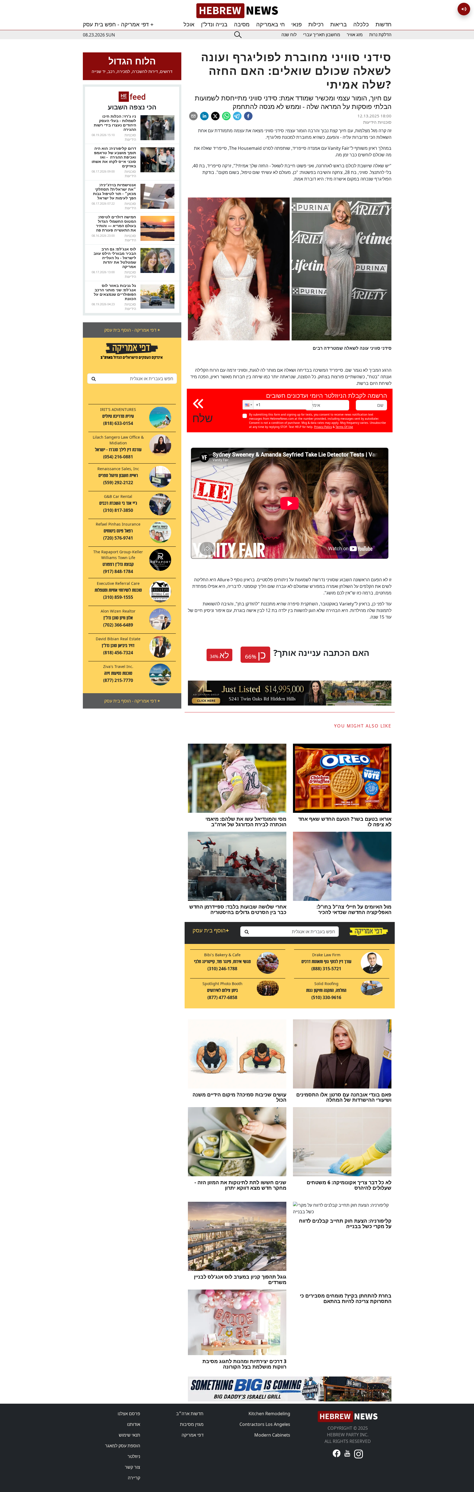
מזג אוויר (355, 34)
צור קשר (132, 1467)
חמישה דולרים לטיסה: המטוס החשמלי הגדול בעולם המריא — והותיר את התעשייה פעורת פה (116, 223)
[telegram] (237, 116)
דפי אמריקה (193, 1435)
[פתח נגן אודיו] (464, 9)
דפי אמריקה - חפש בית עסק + (118, 24)
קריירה (134, 1478)
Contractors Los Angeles (264, 1424)
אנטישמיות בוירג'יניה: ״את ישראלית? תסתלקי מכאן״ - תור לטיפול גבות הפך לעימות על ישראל (114, 191)
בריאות (338, 24)
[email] (193, 116)
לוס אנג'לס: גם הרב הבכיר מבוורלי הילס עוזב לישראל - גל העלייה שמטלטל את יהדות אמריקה (115, 257)
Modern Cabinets (272, 1435)
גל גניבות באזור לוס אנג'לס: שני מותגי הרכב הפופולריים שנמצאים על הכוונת (115, 292)
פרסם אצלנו (129, 1414)
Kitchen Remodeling (269, 1414)
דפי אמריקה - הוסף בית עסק (132, 330)
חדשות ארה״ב (190, 1414)
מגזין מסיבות (192, 1424)
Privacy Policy (323, 427)
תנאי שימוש (129, 1435)
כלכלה (361, 24)
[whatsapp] (226, 116)
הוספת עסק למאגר (122, 1446)
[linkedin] (204, 116)
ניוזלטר (134, 1456)
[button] (248, 404)
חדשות (383, 24)
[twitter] (215, 116)
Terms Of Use (344, 427)
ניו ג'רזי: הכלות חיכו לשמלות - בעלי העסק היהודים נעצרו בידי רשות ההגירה (115, 123)
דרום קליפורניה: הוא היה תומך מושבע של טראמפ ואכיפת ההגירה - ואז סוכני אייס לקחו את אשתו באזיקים (114, 157)
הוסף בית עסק (211, 930)
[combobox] (132, 378)
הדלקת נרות (380, 34)
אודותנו (133, 1424)
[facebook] (248, 116)
